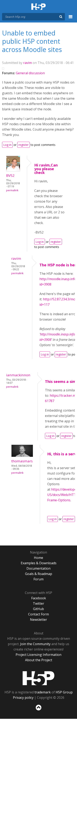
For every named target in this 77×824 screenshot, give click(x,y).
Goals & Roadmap (38, 573)
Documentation (38, 568)
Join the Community (35, 644)
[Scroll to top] (38, 710)
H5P (38, 678)
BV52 (10, 175)
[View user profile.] (13, 170)
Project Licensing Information (38, 654)
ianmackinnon (18, 375)
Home (38, 557)
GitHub (38, 609)
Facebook (38, 598)
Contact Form (38, 614)
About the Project (38, 660)
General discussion (30, 73)
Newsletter (38, 619)
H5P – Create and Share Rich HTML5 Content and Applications (38, 7)
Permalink (12, 190)
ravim (27, 62)
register (23, 145)
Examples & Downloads (38, 563)
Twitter (38, 603)
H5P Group (64, 692)
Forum (38, 579)
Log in (7, 145)
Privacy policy (23, 697)
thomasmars (22, 461)
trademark (42, 692)
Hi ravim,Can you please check (46, 169)
